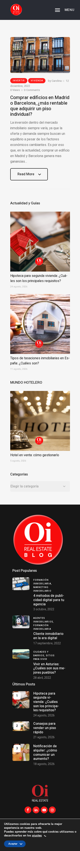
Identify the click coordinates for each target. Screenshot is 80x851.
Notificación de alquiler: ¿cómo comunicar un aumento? (45, 752)
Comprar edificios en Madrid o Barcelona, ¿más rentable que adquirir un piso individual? (39, 106)
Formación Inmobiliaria (42, 627)
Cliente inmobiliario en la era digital (48, 636)
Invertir (19, 80)
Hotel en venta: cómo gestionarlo (34, 455)
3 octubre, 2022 (43, 609)
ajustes (37, 836)
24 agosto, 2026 (44, 715)
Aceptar (12, 844)
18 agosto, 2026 (44, 764)
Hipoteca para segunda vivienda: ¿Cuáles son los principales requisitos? (38, 278)
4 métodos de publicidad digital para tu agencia (48, 600)
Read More (25, 176)
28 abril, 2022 (42, 678)
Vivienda (37, 80)
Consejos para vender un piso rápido (44, 728)
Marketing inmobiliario (42, 589)
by (55, 81)
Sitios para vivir (44, 657)
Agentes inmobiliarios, (43, 620)
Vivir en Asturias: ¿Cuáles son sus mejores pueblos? (49, 668)
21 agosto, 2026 (44, 737)
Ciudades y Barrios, (41, 653)
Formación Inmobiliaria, (42, 581)
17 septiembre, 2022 (47, 643)
